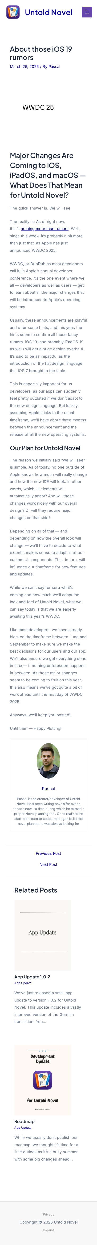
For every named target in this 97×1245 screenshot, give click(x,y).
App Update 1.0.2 (32, 976)
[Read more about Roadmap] (42, 1079)
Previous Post (48, 853)
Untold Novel (49, 12)
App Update (22, 983)
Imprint (48, 1230)
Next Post (48, 864)
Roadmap (24, 1121)
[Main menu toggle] (87, 12)
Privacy (48, 1214)
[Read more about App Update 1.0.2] (42, 935)
